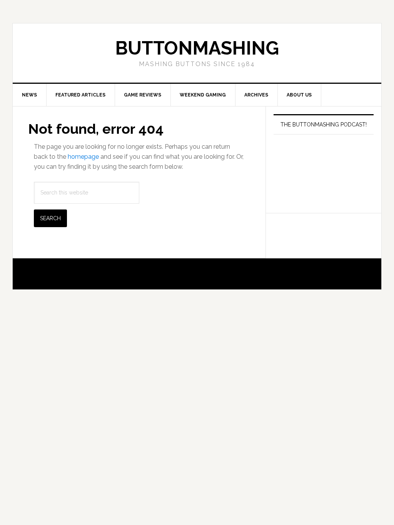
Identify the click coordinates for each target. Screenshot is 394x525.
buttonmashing (197, 48)
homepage (83, 156)
